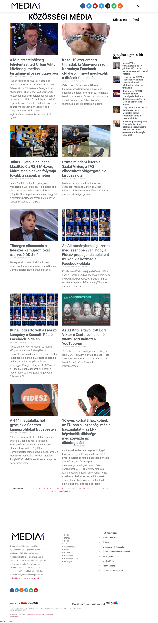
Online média (70, 547)
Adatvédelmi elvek (32, 614)
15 (69, 488)
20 (88, 488)
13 (62, 488)
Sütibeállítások (14, 616)
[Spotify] (114, 6)
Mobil (66, 550)
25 (107, 488)
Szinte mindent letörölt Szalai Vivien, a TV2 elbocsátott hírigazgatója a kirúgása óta (84, 169)
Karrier (67, 553)
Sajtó (66, 535)
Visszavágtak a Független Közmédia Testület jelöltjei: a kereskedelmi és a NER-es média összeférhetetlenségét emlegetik (135, 128)
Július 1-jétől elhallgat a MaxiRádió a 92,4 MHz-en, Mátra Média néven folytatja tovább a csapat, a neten (33, 169)
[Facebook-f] (82, 6)
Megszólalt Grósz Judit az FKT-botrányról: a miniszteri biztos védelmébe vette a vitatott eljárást (135, 113)
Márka (67, 538)
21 (92, 488)
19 (84, 488)
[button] (56, 6)
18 (80, 488)
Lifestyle (68, 561)
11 (54, 488)
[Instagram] (107, 6)
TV (65, 544)
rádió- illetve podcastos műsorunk (24, 578)
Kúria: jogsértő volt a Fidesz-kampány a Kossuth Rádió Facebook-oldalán (33, 334)
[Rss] (120, 6)
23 (99, 488)
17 (77, 488)
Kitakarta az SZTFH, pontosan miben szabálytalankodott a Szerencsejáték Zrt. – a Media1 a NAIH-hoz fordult (133, 98)
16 (73, 488)
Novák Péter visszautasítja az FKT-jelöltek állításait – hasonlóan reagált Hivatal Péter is (135, 68)
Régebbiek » (64, 491)
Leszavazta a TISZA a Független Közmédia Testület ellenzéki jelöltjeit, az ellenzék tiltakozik (133, 82)
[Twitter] (89, 6)
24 (103, 488)
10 (51, 488)
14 (66, 488)
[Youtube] (95, 6)
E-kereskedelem (71, 558)
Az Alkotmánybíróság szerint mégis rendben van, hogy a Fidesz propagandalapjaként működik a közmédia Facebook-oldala (86, 255)
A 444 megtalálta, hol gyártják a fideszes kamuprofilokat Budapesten (33, 424)
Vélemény (68, 556)
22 (95, 488)
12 (58, 488)
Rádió (66, 541)
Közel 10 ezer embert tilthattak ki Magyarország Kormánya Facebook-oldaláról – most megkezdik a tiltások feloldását (85, 69)
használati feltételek (44, 614)
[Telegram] (101, 6)
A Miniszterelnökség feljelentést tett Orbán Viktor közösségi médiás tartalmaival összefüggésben (34, 66)
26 (52, 491)
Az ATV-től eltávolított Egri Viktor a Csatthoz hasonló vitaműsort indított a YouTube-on (84, 337)
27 (56, 491)
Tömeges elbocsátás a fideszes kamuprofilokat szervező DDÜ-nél (30, 250)
